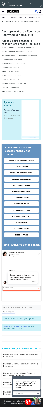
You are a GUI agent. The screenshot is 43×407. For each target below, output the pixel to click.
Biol (31, 307)
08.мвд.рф (9, 118)
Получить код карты (30, 137)
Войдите (7, 326)
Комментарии (8, 312)
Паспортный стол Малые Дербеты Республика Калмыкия (19, 374)
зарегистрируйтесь (21, 326)
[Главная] (2, 21)
